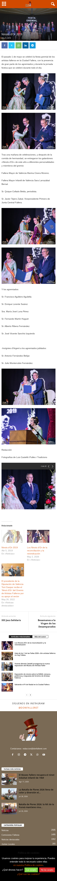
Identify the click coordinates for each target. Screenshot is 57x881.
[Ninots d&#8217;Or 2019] (13, 536)
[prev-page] (26, 695)
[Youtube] (44, 755)
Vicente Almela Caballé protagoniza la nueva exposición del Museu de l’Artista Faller (32, 664)
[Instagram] (19, 755)
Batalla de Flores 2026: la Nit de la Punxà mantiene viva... (36, 806)
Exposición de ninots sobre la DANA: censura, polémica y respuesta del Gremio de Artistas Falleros (33, 676)
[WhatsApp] (19, 45)
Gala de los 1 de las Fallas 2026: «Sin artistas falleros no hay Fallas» (35, 654)
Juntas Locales (8, 844)
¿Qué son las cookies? (28, 874)
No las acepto (47, 870)
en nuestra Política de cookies (28, 865)
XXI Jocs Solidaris (11, 620)
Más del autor (40, 636)
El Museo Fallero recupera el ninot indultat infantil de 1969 (36, 776)
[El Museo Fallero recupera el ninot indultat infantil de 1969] (9, 779)
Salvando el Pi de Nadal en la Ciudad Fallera (32, 684)
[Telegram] (32, 45)
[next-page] (30, 695)
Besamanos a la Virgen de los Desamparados (46, 623)
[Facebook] (5, 45)
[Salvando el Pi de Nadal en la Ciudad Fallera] (7, 687)
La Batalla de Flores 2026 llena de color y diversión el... (36, 791)
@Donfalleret (29, 707)
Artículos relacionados (20, 636)
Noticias (5, 830)
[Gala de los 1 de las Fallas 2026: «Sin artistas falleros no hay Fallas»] (7, 656)
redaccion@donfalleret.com (35, 749)
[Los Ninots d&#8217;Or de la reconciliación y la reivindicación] (38, 536)
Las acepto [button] (31, 870)
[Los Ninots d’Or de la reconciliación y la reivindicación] (7, 645)
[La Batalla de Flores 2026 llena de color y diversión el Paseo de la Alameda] (9, 794)
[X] (12, 45)
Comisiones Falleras (10, 835)
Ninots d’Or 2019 (10, 547)
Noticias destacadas (10, 839)
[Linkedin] (25, 45)
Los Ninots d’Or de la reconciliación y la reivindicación (37, 550)
